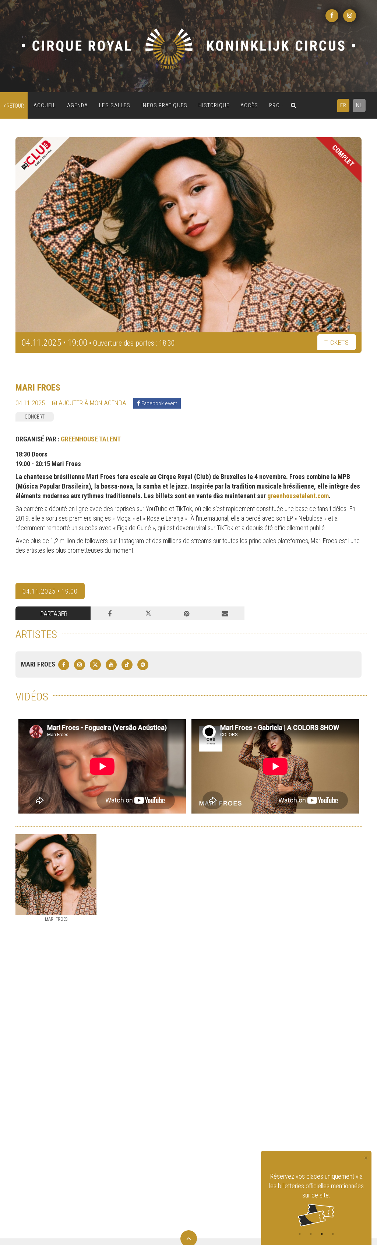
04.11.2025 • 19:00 (50, 591)
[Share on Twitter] (148, 613)
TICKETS (336, 342)
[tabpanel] (316, 1189)
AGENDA (77, 105)
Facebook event (158, 403)
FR (343, 105)
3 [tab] (321, 1234)
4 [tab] (333, 1234)
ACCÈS (249, 105)
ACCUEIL (45, 105)
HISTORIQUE (213, 105)
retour (15, 106)
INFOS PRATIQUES (164, 105)
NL (359, 105)
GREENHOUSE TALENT (91, 439)
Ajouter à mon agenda (91, 403)
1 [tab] (299, 1234)
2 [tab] (310, 1234)
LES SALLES (114, 105)
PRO (274, 105)
